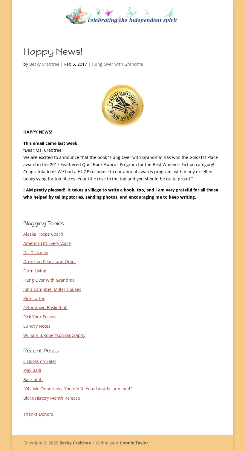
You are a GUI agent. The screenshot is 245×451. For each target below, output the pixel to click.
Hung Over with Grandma (117, 64)
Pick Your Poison (39, 317)
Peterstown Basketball (45, 307)
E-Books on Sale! (39, 361)
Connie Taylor (134, 443)
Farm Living (34, 271)
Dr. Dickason (35, 252)
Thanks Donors (38, 414)
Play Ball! (32, 370)
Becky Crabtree (44, 64)
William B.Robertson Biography (54, 335)
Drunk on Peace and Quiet (49, 261)
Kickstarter (34, 298)
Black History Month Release (51, 398)
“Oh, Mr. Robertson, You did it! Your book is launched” (77, 389)
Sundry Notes (36, 326)
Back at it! (33, 379)
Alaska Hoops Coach (43, 234)
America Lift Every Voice (47, 243)
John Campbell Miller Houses (52, 289)
